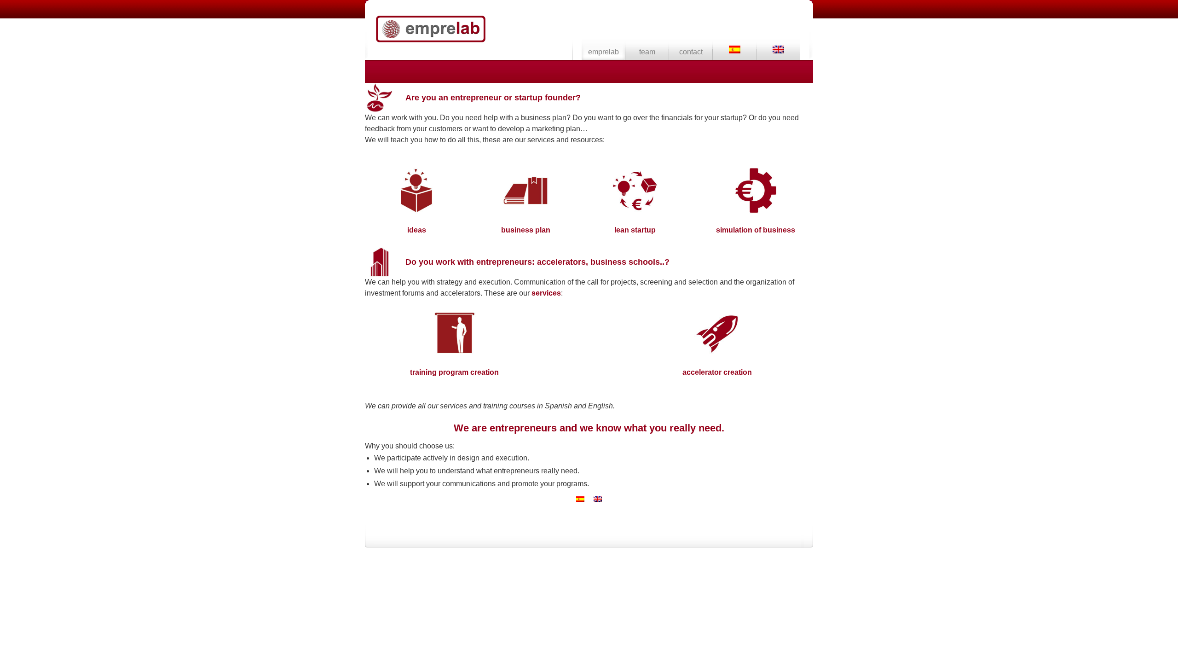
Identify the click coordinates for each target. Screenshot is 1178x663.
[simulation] (756, 211)
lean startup (635, 230)
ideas (416, 230)
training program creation (454, 372)
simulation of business (755, 230)
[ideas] (416, 211)
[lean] (635, 211)
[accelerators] (717, 353)
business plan (525, 230)
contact (691, 52)
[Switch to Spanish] (734, 49)
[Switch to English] (597, 499)
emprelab (430, 29)
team (647, 52)
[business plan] (525, 211)
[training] (455, 353)
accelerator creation (717, 372)
